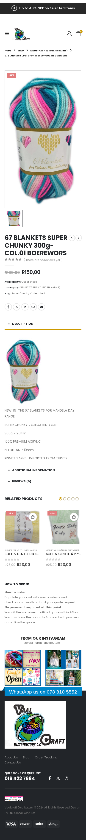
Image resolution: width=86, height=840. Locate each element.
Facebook (8, 307)
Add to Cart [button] (33, 517)
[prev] (72, 238)
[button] (8, 33)
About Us (11, 757)
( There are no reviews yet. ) (43, 260)
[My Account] (69, 33)
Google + (33, 307)
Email (41, 307)
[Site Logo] (21, 34)
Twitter (16, 307)
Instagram (66, 778)
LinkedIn (25, 307)
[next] (78, 238)
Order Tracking (46, 757)
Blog (26, 757)
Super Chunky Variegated (28, 293)
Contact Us (13, 762)
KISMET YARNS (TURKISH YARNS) (39, 287)
